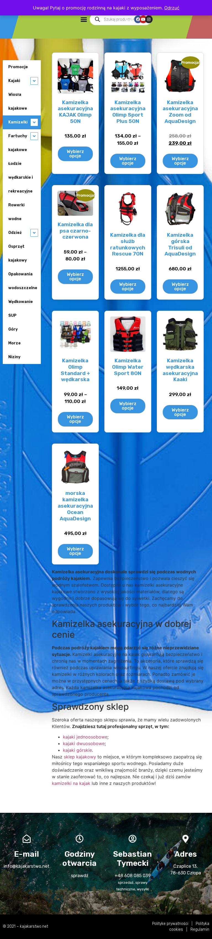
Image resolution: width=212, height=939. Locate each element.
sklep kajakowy (80, 756)
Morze (14, 343)
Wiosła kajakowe (17, 101)
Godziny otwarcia (79, 859)
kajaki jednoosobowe (85, 737)
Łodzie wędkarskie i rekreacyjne (20, 177)
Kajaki (14, 80)
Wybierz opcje (75, 154)
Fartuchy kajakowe (17, 143)
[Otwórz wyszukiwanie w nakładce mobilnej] (120, 19)
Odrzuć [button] (171, 7)
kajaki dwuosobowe (84, 743)
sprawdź (79, 875)
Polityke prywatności (170, 923)
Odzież (15, 232)
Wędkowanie (20, 301)
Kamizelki (18, 122)
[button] (83, 19)
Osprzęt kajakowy (17, 253)
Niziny (14, 357)
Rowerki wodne (16, 212)
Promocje (18, 67)
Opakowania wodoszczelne (22, 281)
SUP (12, 315)
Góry (13, 329)
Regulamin (199, 929)
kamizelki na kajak (71, 783)
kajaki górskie (77, 750)
